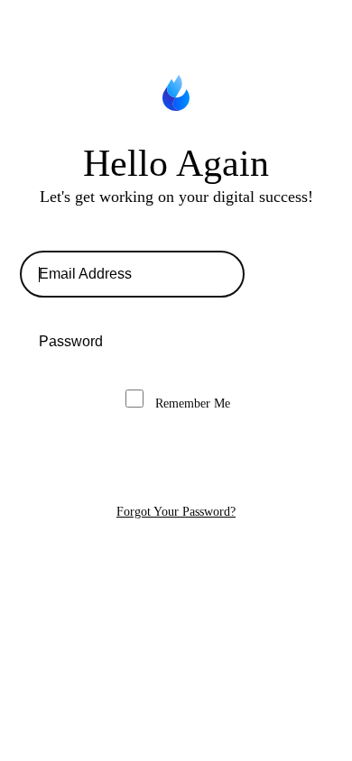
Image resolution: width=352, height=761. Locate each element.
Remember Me (191, 403)
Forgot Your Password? (176, 511)
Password (176, 341)
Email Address (176, 274)
